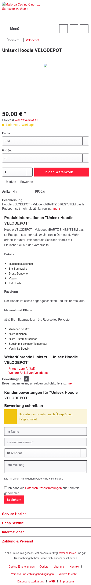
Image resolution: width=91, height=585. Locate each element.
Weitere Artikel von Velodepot (28, 372)
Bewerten (26, 181)
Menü (14, 28)
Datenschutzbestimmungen (43, 488)
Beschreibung (12, 200)
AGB (52, 581)
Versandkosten (67, 553)
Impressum (67, 581)
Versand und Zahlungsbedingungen (32, 574)
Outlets (44, 566)
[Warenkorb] (84, 28)
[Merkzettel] (63, 28)
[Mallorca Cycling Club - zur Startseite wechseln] (24, 12)
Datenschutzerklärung (30, 581)
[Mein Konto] (74, 28)
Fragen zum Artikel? (22, 368)
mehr (56, 208)
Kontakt (74, 566)
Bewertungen (11, 379)
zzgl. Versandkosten (26, 119)
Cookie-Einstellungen (21, 566)
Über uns (59, 566)
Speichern (14, 499)
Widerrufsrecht (68, 574)
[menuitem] (10, 28)
